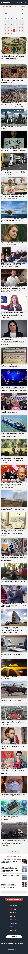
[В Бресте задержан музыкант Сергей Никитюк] (14, 573)
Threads (14, 930)
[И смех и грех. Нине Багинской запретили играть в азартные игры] (14, 141)
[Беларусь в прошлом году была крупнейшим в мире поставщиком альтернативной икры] (14, 48)
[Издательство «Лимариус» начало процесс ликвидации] (14, 357)
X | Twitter (14, 923)
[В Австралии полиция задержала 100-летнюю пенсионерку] (14, 403)
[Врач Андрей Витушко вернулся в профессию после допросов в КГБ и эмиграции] (14, 861)
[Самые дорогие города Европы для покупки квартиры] (14, 877)
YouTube (15, 909)
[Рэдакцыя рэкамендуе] (26, 857)
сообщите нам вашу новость (14, 899)
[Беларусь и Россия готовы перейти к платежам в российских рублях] (14, 257)
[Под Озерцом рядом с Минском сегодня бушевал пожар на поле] (14, 500)
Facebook (14, 926)
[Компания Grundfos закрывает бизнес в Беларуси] (14, 119)
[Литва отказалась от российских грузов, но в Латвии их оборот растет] (14, 691)
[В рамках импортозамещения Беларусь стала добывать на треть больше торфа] (14, 72)
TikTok (14, 912)
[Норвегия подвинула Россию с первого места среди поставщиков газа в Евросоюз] (14, 212)
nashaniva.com (11, 949)
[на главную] (5, 2)
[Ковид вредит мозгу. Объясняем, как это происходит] (14, 786)
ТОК (14, 916)
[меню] (26, 2)
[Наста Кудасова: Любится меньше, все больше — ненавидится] (14, 234)
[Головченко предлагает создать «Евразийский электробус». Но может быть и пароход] (14, 596)
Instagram (15, 919)
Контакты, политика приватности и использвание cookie (12, 944)
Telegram (14, 905)
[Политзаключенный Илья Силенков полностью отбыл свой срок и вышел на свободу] (14, 738)
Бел (17, 2)
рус (22, 2)
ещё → (14, 892)
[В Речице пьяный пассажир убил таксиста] (14, 669)
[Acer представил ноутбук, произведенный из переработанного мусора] (14, 809)
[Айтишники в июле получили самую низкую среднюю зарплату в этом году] (14, 646)
